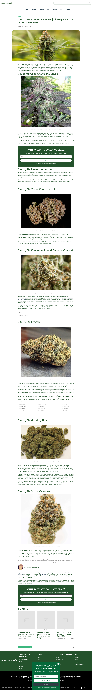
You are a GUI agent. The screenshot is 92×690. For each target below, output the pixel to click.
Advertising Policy (60, 659)
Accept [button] (85, 687)
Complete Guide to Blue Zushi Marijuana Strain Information (26, 634)
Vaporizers (40, 661)
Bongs (39, 659)
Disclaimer (77, 657)
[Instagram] (71, 647)
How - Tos (21, 663)
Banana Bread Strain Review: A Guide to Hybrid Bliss (65, 634)
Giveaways (58, 664)
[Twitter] (70, 647)
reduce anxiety (28, 647)
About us (58, 657)
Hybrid (20, 647)
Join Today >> (46, 160)
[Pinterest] (73, 647)
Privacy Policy (78, 661)
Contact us (58, 661)
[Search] (89, 3)
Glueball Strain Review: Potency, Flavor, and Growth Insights (44, 635)
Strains (19, 16)
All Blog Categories (23, 659)
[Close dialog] (58, 664)
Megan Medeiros (22, 573)
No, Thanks (46, 684)
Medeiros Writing (42, 574)
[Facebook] (68, 647)
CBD (39, 657)
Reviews (21, 666)
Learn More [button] (72, 687)
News (20, 661)
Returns (76, 659)
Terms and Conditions (79, 664)
